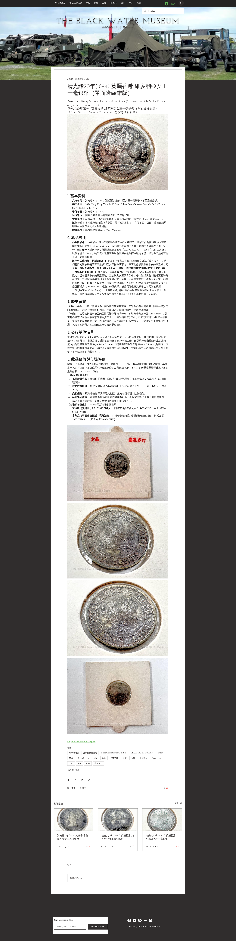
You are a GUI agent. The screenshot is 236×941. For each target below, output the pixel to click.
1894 (88, 763)
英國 (71, 758)
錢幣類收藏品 (73, 770)
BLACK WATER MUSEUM (142, 753)
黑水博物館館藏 (90, 753)
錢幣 (96, 758)
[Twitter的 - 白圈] (134, 920)
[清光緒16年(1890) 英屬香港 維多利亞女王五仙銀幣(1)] (118, 820)
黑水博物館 (74, 753)
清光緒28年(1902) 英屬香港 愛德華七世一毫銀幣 (161, 837)
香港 (133, 758)
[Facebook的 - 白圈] (129, 920)
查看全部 (178, 803)
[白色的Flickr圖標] (145, 920)
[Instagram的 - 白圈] (150, 920)
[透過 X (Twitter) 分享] (75, 779)
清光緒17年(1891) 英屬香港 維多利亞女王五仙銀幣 (72, 837)
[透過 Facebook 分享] (68, 779)
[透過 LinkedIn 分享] (82, 779)
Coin (104, 758)
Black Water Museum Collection (113, 753)
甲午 (79, 763)
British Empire (83, 758)
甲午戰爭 (143, 758)
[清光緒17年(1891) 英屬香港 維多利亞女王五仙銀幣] (73, 820)
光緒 (71, 763)
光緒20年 (98, 763)
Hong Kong (156, 758)
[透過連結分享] (88, 779)
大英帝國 (114, 758)
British (160, 753)
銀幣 (125, 758)
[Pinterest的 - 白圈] (140, 920)
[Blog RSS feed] (181, 3)
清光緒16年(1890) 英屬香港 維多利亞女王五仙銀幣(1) (117, 837)
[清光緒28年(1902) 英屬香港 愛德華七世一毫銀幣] (162, 820)
